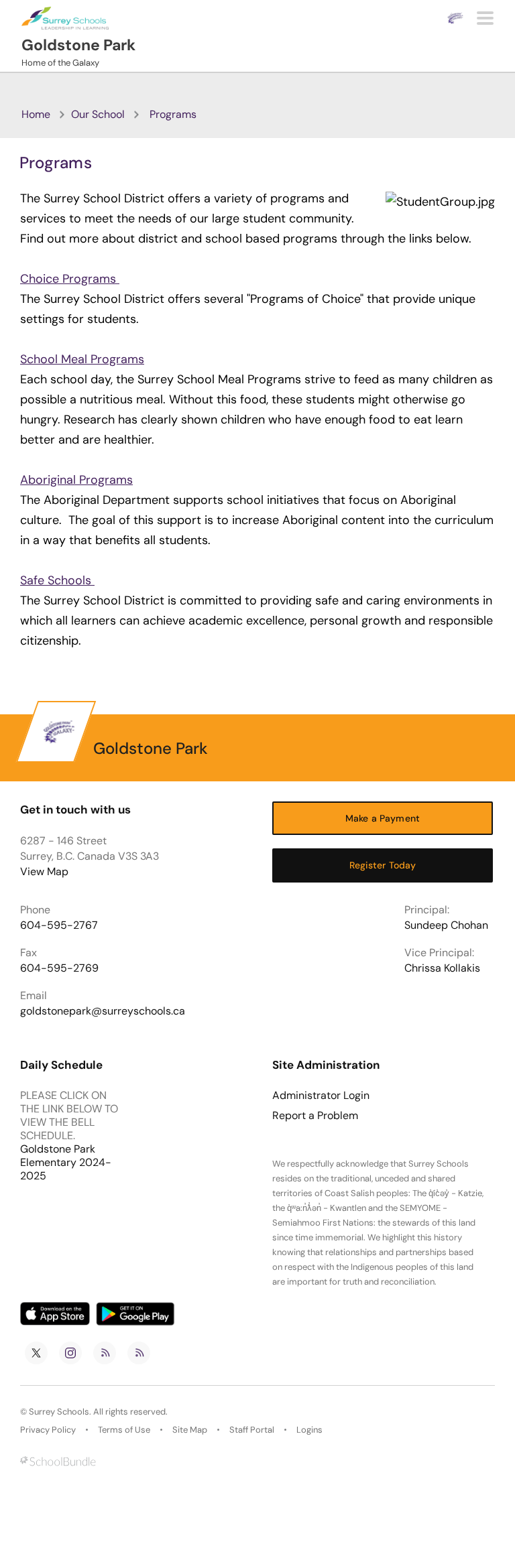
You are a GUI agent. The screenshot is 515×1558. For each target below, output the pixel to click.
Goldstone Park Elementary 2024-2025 (65, 1162)
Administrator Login (320, 1095)
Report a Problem (315, 1115)
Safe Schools (57, 580)
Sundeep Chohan (446, 925)
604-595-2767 (59, 925)
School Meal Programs (82, 359)
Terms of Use (124, 1429)
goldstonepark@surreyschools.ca (102, 1011)
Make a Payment (382, 818)
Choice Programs (69, 279)
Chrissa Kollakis (442, 968)
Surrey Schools (59, 1411)
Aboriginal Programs (76, 480)
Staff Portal (251, 1429)
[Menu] (485, 18)
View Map (44, 871)
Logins (309, 1429)
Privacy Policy (48, 1429)
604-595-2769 (59, 968)
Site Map (189, 1429)
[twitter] (36, 1353)
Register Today (382, 865)
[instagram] (70, 1353)
